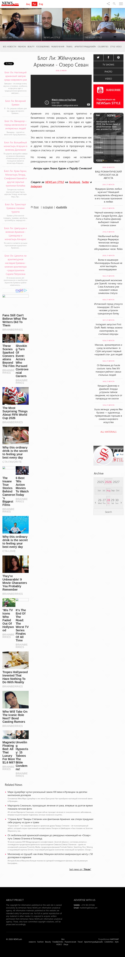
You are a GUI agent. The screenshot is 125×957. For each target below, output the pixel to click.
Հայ (28, 3)
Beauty (31, 46)
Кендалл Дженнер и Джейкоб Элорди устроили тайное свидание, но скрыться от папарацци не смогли (108, 392)
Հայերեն (61, 207)
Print (36, 207)
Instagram (36, 186)
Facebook (74, 182)
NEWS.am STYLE (54, 182)
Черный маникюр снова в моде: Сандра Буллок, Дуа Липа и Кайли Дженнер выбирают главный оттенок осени (108, 219)
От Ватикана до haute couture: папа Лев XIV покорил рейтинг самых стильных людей (108, 370)
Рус (34, 3)
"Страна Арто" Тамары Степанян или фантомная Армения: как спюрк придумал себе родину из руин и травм (50, 820)
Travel (69, 46)
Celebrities (103, 46)
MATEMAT (114, 939)
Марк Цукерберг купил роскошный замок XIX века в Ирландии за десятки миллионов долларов (47, 793)
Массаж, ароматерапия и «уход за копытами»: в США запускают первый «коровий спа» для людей (108, 349)
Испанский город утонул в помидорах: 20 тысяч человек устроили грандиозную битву (108, 308)
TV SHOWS (108, 64)
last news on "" (80, 869)
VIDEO (108, 78)
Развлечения (57, 46)
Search (108, 511)
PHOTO (108, 71)
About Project (15, 899)
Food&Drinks (43, 46)
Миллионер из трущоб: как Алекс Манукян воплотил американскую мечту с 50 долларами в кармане (50, 855)
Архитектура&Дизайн (85, 46)
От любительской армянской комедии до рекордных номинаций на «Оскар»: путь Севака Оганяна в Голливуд (49, 837)
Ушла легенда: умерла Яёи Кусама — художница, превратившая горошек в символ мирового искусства (108, 416)
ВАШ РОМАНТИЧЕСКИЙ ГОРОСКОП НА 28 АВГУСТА (108, 174)
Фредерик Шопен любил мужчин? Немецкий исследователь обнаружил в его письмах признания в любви (108, 195)
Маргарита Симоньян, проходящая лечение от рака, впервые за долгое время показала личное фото (50, 807)
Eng (41, 3)
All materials (108, 431)
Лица (62, 56)
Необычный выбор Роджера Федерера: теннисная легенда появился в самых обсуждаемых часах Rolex (108, 242)
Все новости (9, 46)
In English (48, 207)
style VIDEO (116, 46)
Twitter (85, 182)
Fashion (22, 46)
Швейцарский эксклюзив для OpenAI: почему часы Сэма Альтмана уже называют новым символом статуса (108, 287)
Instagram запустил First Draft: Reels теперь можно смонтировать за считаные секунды (108, 329)
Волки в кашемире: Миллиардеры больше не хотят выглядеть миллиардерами (108, 264)
